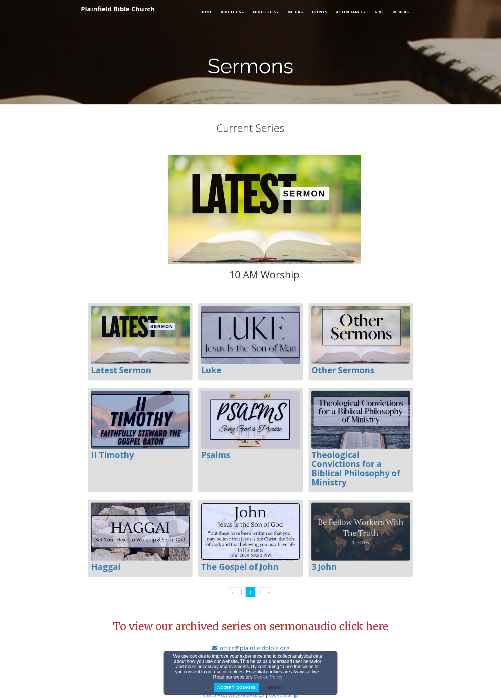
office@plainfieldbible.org (255, 648)
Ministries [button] (264, 12)
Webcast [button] (402, 12)
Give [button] (379, 12)
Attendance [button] (349, 12)
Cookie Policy (268, 677)
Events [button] (319, 12)
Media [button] (294, 12)
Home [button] (206, 12)
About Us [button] (231, 12)
